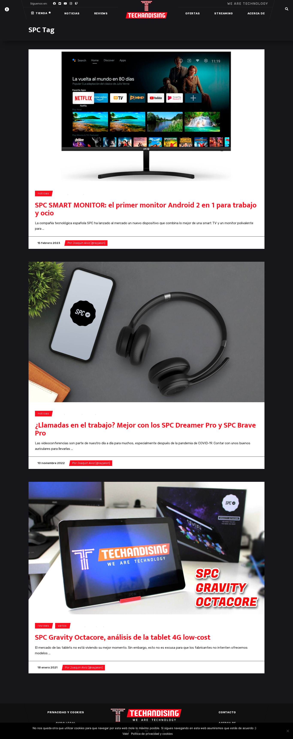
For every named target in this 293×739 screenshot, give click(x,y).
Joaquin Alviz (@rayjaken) (89, 243)
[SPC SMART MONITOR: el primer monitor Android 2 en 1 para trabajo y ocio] (146, 115)
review (91, 625)
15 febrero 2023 (49, 243)
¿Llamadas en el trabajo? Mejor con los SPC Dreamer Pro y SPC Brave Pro (145, 429)
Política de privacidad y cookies (152, 733)
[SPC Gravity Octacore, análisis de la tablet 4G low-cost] (146, 548)
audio (60, 413)
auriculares (74, 413)
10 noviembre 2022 (51, 463)
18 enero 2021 (47, 667)
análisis (79, 625)
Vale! (125, 733)
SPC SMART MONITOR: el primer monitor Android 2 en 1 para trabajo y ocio (146, 209)
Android (62, 193)
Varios (62, 625)
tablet (109, 625)
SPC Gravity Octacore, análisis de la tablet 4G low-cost (122, 637)
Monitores (76, 193)
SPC (88, 193)
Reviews (43, 625)
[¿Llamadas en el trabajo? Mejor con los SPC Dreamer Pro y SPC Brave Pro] (146, 332)
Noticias (43, 193)
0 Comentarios (121, 243)
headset (89, 413)
